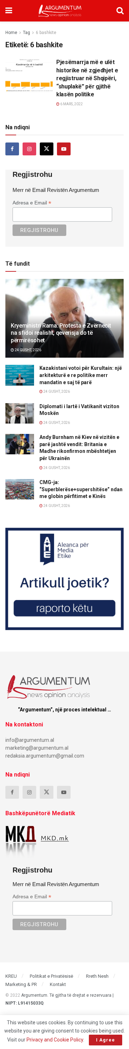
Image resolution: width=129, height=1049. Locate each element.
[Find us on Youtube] (64, 148)
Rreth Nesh (97, 976)
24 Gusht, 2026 (27, 350)
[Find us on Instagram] (29, 148)
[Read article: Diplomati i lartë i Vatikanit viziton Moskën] (19, 413)
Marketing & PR (21, 984)
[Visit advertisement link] (64, 579)
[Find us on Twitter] (46, 148)
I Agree (105, 1040)
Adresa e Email (32, 202)
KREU (11, 976)
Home (11, 32)
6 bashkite (46, 32)
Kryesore (20, 64)
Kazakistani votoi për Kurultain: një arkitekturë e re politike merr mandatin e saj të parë (80, 375)
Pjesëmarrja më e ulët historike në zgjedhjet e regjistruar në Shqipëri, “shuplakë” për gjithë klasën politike (87, 78)
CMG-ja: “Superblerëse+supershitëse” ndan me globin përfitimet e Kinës (81, 489)
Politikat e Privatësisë (51, 976)
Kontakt (58, 984)
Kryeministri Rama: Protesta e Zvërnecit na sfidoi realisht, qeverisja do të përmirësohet (61, 333)
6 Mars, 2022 (71, 104)
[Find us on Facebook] (12, 148)
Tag (26, 32)
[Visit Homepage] (60, 11)
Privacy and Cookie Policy (55, 1040)
